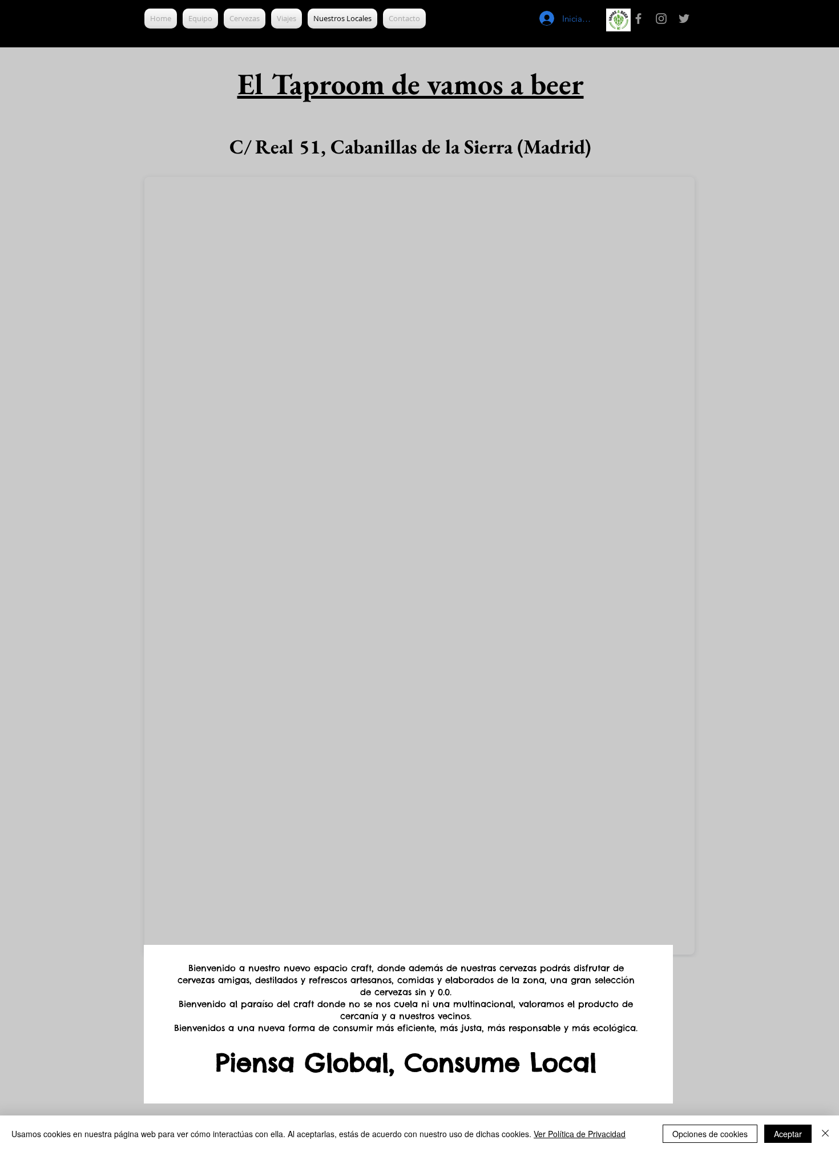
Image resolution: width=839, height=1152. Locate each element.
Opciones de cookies (710, 1133)
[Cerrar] (825, 1134)
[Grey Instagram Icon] (661, 18)
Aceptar (788, 1133)
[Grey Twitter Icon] (684, 18)
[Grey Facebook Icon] (638, 18)
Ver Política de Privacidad (580, 1133)
